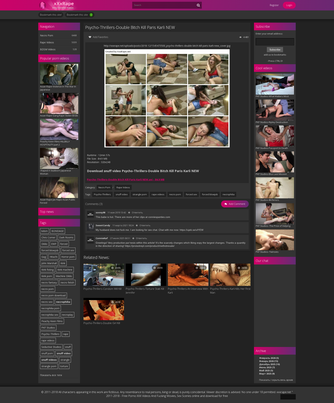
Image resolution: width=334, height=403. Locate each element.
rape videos (47, 340)
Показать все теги (51, 375)
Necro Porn (46, 35)
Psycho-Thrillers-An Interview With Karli (188, 290)
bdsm (44, 231)
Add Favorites (100, 37)
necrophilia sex (49, 314)
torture (64, 366)
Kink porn (46, 276)
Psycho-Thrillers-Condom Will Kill (102, 288)
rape (65, 334)
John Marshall (49, 263)
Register (274, 5)
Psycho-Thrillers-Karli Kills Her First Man (230, 290)
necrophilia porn (50, 308)
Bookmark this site (79, 14)
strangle (65, 359)
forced (63, 244)
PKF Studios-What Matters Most (272, 96)
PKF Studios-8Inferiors (267, 200)
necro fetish (67, 282)
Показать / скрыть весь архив (276, 379)
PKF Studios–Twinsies (267, 251)
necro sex (46, 301)
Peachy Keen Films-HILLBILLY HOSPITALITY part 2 (55, 143)
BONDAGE (57, 231)
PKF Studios (48, 327)
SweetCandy (103, 225)
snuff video (64, 353)
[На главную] (59, 5)
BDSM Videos (47, 49)
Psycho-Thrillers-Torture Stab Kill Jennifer (145, 290)
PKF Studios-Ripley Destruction (272, 122)
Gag (43, 256)
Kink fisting (47, 269)
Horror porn (68, 256)
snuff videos (49, 359)
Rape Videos (47, 42)
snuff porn (47, 353)
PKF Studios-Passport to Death (272, 148)
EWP (53, 244)
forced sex (68, 250)
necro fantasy (49, 282)
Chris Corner (48, 237)
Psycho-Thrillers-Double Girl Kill (102, 323)
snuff (68, 347)
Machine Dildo (64, 276)
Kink (63, 263)
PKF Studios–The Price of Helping (273, 225)
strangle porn (48, 366)
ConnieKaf (102, 238)
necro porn (47, 289)
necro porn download (53, 295)
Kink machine (64, 269)
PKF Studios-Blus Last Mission (271, 174)
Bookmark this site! (51, 14)
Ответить (137, 212)
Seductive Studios (51, 347)
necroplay (67, 314)
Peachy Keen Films (52, 321)
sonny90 (100, 212)
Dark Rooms (66, 237)
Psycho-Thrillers (50, 334)
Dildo (44, 244)
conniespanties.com (159, 217)
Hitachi (53, 256)
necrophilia (63, 301)
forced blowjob (49, 250)
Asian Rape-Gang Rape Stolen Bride (59, 115)
